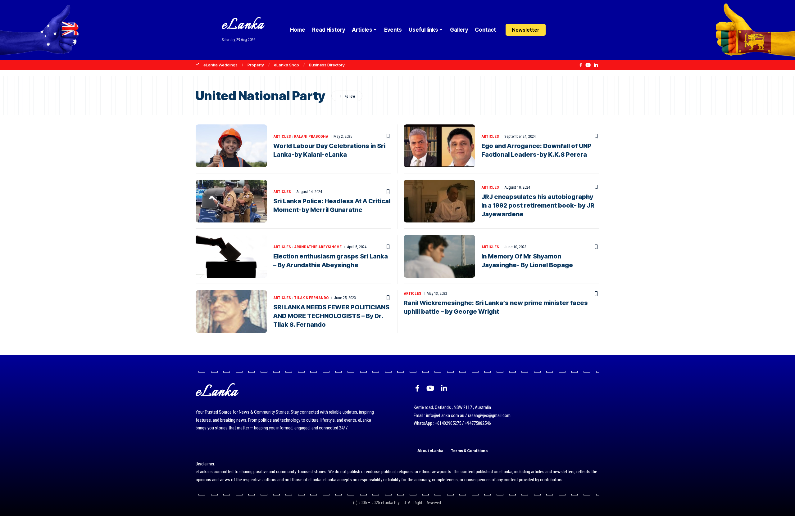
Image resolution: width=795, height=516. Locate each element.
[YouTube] (588, 65)
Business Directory (327, 64)
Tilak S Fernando (311, 297)
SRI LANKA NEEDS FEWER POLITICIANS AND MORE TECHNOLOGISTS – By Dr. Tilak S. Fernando (331, 315)
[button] (569, 29)
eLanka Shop (286, 64)
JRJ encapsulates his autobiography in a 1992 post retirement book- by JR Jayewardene (537, 205)
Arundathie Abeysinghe (318, 247)
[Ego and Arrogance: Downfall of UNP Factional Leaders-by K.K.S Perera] (439, 145)
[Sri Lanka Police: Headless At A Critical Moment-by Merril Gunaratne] (231, 201)
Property (256, 64)
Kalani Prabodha (311, 136)
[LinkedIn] (595, 65)
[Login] (557, 30)
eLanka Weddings (220, 64)
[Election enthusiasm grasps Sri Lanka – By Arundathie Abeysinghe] (231, 256)
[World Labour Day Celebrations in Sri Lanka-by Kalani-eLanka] (231, 145)
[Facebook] (581, 65)
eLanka (243, 25)
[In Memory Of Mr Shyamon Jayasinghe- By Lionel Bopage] (439, 256)
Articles (282, 136)
